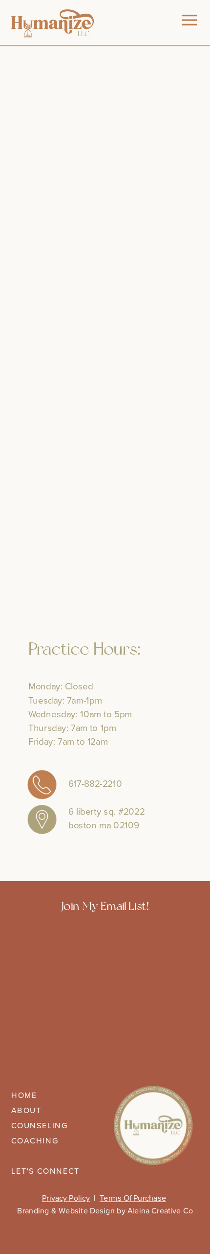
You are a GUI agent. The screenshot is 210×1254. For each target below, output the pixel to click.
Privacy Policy (66, 1198)
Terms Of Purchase (133, 1198)
